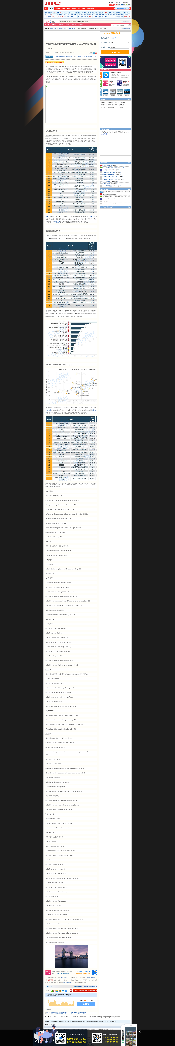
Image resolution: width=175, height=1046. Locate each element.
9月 (110, 17)
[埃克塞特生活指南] (112, 92)
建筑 (77, 24)
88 (118, 170)
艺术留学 (54, 24)
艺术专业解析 (63, 22)
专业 (51, 12)
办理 (85, 14)
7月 (106, 17)
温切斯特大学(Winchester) (108, 172)
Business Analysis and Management (110, 203)
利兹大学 (48, 541)
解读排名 (73, 17)
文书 (46, 14)
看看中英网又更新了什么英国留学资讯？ (57, 1013)
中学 (60, 12)
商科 (69, 12)
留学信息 (53, 1024)
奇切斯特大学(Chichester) (108, 174)
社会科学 (118, 191)
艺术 (53, 12)
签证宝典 (125, 81)
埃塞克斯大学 (49, 832)
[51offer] (106, 77)
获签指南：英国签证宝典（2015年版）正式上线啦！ (113, 102)
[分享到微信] (52, 991)
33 (123, 179)
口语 (79, 14)
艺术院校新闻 (77, 22)
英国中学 (74, 8)
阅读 (82, 17)
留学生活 (112, 1017)
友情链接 (47, 1024)
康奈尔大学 (62, 313)
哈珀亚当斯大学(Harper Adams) (109, 179)
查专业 (68, 8)
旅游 (100, 14)
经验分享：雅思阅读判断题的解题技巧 (87, 986)
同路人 (83, 8)
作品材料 (74, 24)
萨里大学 (48, 733)
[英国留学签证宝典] (119, 86)
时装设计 (81, 24)
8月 (108, 17)
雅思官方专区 (90, 8)
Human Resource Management (109, 194)
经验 (82, 12)
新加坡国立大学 (64, 238)
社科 (65, 17)
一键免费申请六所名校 (121, 8)
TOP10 (60, 14)
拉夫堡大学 (49, 491)
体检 (93, 17)
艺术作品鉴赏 (85, 22)
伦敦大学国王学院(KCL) (108, 186)
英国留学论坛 (118, 1017)
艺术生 (70, 24)
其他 (75, 14)
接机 (96, 17)
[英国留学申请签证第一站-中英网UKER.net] (53, 3)
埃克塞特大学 (49, 619)
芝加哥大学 (49, 135)
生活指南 (126, 14)
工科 (68, 14)
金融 (65, 14)
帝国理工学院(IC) (106, 183)
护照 (87, 14)
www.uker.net (53, 52)
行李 (97, 14)
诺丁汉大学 (49, 711)
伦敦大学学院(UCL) (107, 181)
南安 (109, 14)
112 (118, 165)
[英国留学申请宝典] (105, 86)
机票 (96, 12)
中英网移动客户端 (113, 2)
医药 (68, 17)
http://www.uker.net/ (65, 977)
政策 (90, 12)
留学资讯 (51, 9)
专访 (46, 17)
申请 (117, 12)
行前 (117, 14)
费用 (49, 17)
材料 (87, 12)
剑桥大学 (50, 141)
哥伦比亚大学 (57, 311)
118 (123, 167)
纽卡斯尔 (105, 95)
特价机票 (99, 1017)
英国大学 (63, 1017)
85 (120, 172)
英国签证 (94, 1017)
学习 (103, 12)
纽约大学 (54, 313)
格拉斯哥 (127, 95)
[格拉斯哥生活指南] (127, 92)
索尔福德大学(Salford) (107, 170)
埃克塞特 (113, 95)
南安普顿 (120, 95)
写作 (82, 14)
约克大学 (48, 669)
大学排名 (58, 8)
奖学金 (49, 14)
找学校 (63, 8)
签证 (114, 14)
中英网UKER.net (54, 28)
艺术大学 (66, 24)
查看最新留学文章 (125, 28)
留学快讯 (52, 1017)
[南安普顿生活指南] (120, 92)
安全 (103, 17)
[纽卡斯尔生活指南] (105, 92)
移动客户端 (127, 17)
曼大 (111, 14)
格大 (106, 14)
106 (123, 176)
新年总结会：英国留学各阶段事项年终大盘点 (112, 107)
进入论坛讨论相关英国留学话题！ (79, 1013)
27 (120, 186)
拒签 (87, 17)
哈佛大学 (66, 311)
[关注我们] (120, 5)
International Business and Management (111, 199)
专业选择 (74, 28)
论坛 (79, 8)
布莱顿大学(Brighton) (107, 165)
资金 (90, 14)
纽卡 (110, 12)
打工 (100, 17)
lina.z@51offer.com (67, 982)
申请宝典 (111, 81)
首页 (46, 8)
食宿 (103, 14)
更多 (129, 99)
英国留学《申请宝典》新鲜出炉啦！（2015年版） (113, 105)
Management (105, 201)
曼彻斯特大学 (71, 313)
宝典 (53, 17)
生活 (114, 17)
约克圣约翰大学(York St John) (109, 167)
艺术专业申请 (70, 22)
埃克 (122, 17)
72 (120, 174)
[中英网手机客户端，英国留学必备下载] (83, 990)
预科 (49, 12)
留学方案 (53, 14)
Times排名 (58, 1017)
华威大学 (50, 238)
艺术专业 (59, 24)
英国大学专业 (69, 1017)
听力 (79, 17)
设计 (62, 24)
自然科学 (127, 191)
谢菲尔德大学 (49, 814)
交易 (117, 17)
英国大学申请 (67, 28)
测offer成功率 (60, 17)
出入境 (94, 14)
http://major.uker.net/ (90, 977)
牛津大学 (61, 216)
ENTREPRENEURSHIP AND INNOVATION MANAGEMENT (117, 196)
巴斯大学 (48, 560)
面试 (51, 17)
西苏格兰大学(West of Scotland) (109, 176)
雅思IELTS (81, 1017)
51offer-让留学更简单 (116, 72)
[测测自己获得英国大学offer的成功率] (71, 1000)
